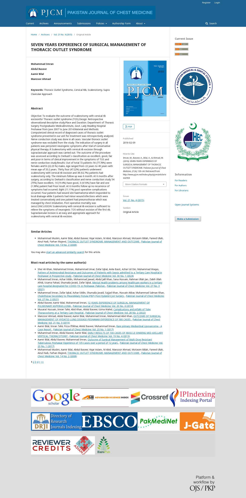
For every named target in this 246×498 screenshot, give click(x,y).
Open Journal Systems (187, 204)
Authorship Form (121, 23)
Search (213, 23)
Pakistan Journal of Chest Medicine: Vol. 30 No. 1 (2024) (103, 275)
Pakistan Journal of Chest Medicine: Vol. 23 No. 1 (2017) (83, 329)
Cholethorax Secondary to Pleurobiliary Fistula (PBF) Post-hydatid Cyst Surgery (81, 296)
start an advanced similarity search (65, 252)
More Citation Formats (136, 184)
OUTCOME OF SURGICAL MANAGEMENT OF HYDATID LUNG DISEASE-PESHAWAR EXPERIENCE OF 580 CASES (99, 317)
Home (34, 34)
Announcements (63, 23)
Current (30, 23)
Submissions (84, 23)
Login (217, 2)
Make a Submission (188, 218)
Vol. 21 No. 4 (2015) (63, 34)
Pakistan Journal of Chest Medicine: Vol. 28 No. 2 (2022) (115, 312)
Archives (44, 23)
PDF (130, 126)
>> (42, 362)
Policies (100, 23)
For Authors (181, 185)
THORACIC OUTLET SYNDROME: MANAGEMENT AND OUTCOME (103, 241)
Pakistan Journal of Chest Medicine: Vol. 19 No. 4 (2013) (99, 336)
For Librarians (181, 190)
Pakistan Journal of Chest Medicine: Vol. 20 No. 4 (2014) (103, 306)
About (139, 23)
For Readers (181, 180)
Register (206, 2)
